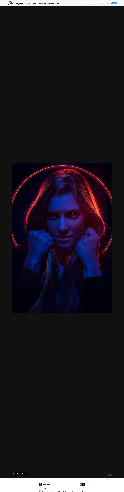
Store (57, 4)
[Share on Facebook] (81, 484)
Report (109, 479)
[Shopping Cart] (106, 3)
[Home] (15, 3)
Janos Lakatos (46, 484)
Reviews (35, 4)
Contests (51, 4)
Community (42, 4)
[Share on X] (83, 484)
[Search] (103, 3)
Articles (28, 4)
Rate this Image (17, 473)
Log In (109, 3)
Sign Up (114, 3)
